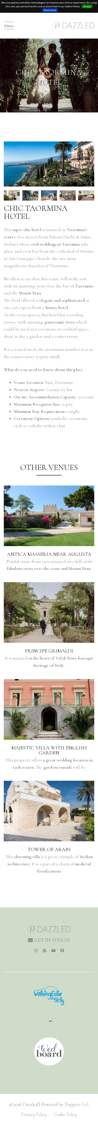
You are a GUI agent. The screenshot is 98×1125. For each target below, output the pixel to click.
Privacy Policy (33, 1114)
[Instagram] (36, 950)
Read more (50, 10)
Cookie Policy (65, 1114)
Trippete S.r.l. (76, 1104)
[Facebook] (62, 950)
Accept (87, 6)
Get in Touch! (51, 940)
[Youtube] (53, 950)
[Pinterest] (44, 950)
